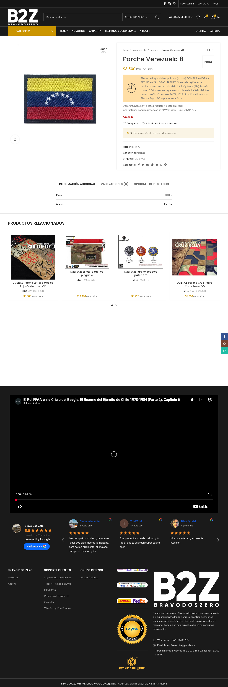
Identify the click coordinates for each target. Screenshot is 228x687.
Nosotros (13, 577)
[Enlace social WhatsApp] (174, 3)
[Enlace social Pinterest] (152, 164)
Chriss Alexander (90, 521)
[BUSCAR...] (157, 17)
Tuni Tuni (136, 521)
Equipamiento (139, 50)
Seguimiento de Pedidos (57, 577)
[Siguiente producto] (212, 50)
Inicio (126, 50)
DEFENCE (140, 158)
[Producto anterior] (205, 50)
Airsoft (12, 583)
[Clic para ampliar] (15, 139)
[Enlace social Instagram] (169, 3)
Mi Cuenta (50, 589)
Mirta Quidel (188, 521)
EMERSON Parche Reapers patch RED (140, 273)
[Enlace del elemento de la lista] (186, 640)
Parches (154, 50)
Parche (208, 61)
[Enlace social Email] (147, 164)
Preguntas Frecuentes (56, 595)
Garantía (49, 602)
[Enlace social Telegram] (165, 164)
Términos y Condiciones (57, 608)
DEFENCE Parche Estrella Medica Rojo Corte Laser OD (33, 284)
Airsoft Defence (89, 577)
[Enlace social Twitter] (143, 164)
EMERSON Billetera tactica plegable (86, 273)
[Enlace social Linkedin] (157, 164)
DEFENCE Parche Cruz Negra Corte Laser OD (195, 284)
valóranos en (34, 546)
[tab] (77, 182)
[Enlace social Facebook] (165, 3)
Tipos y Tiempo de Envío (57, 583)
